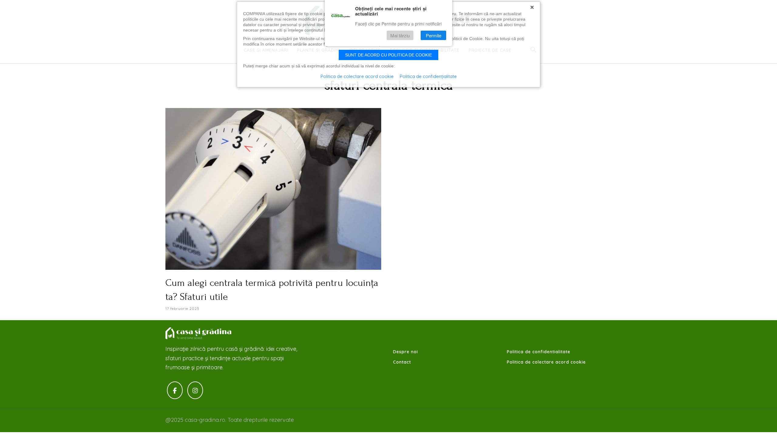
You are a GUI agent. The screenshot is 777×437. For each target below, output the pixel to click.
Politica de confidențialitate (428, 76)
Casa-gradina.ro (198, 333)
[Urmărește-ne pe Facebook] (175, 390)
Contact (402, 362)
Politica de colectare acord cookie (546, 362)
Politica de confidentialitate (538, 351)
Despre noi (405, 351)
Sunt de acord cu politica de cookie (388, 55)
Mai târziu (400, 35)
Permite (433, 35)
